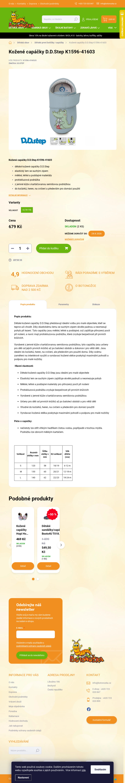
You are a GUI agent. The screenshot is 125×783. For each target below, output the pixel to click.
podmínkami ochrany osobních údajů (33, 646)
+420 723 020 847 (101, 690)
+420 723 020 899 (102, 699)
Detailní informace (18, 195)
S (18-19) (27, 210)
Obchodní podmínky (49, 3)
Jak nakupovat (16, 726)
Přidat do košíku (49, 248)
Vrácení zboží (15, 701)
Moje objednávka (17, 706)
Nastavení (23, 777)
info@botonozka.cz (102, 683)
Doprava (33, 3)
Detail (23, 566)
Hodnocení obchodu (18, 721)
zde (84, 770)
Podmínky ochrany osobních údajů (25, 730)
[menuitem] (18, 27)
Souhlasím (100, 769)
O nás (11, 3)
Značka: (16, 63)
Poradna (13, 711)
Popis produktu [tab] (27, 304)
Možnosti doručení (74, 239)
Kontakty (21, 3)
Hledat (76, 19)
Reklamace (14, 716)
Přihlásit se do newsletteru (32, 655)
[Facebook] (88, 708)
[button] (33, 579)
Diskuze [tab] (96, 304)
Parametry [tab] (64, 304)
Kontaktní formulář (102, 720)
